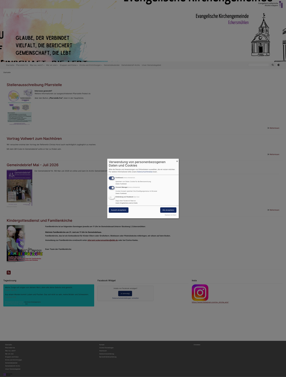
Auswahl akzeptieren (118, 210)
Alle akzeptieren (168, 210)
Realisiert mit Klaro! (170, 215)
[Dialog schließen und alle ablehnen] (177, 160)
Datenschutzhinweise (145, 172)
